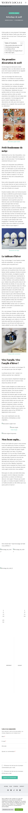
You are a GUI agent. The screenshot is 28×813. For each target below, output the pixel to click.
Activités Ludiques (14, 13)
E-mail (4, 741)
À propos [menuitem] (15, 786)
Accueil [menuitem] (6, 786)
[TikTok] (14, 790)
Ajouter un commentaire (8, 751)
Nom (3, 736)
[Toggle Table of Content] (21, 43)
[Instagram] (11, 790)
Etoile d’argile (14, 429)
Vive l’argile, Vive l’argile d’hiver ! (14, 50)
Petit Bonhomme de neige (12, 47)
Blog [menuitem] (10, 786)
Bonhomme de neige (14, 250)
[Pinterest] (17, 790)
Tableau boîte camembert (14, 354)
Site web (4, 746)
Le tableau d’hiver (10, 49)
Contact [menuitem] (22, 786)
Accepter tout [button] (19, 809)
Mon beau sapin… (10, 52)
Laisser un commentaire (9, 777)
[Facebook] (8, 790)
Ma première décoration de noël (14, 45)
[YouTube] (20, 790)
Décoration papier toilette (14, 141)
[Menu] (25, 2)
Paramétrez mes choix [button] (8, 809)
